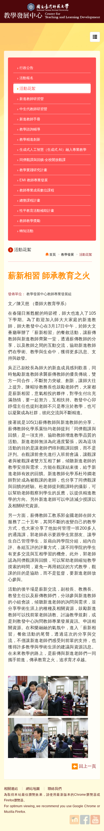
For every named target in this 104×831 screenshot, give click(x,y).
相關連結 (11, 789)
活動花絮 (26, 88)
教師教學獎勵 (29, 221)
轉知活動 (25, 231)
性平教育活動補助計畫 (36, 211)
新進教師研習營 (31, 99)
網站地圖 (33, 789)
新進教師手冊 (29, 119)
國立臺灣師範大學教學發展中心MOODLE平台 (74, 819)
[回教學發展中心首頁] (52, 17)
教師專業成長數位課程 (36, 190)
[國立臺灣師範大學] (52, 9)
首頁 (52, 254)
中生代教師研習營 (32, 109)
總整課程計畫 (29, 200)
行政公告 (25, 68)
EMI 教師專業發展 (33, 180)
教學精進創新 (29, 139)
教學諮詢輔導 (29, 129)
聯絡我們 (55, 789)
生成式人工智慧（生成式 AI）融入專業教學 (52, 150)
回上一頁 (87, 766)
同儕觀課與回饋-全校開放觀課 (42, 160)
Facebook (85, 819)
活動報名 (25, 78)
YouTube (95, 819)
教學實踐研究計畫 (32, 170)
